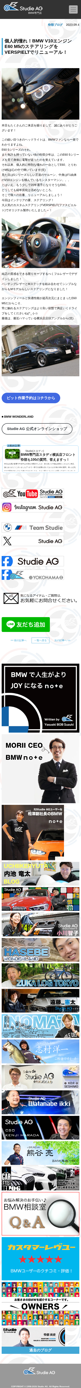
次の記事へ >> (62, 640)
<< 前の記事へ (19, 640)
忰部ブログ (55, 24)
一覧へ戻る (40, 640)
